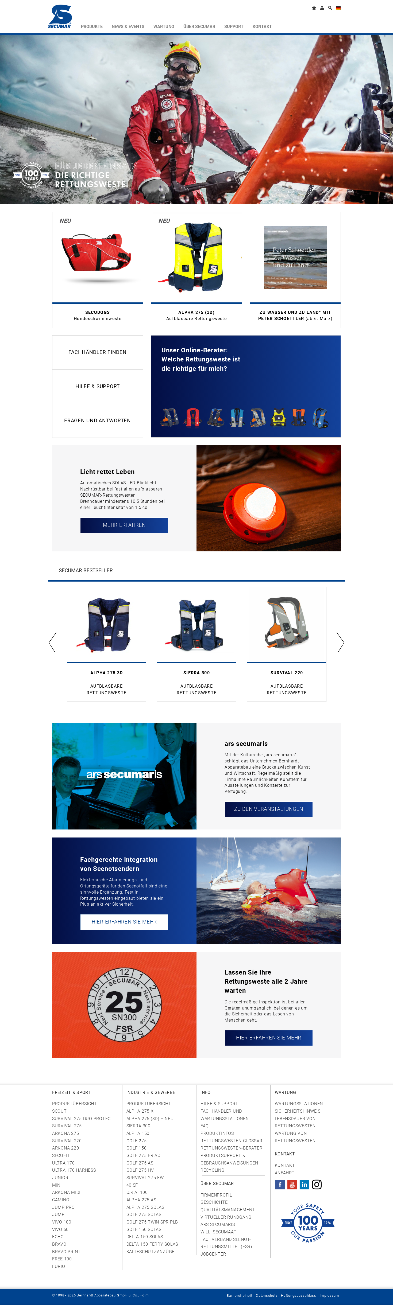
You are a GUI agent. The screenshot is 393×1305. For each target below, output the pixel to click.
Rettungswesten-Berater (231, 1148)
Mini (57, 1185)
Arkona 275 (65, 1133)
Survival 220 (67, 1140)
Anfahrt (285, 1172)
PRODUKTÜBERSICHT (148, 1103)
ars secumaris (218, 1224)
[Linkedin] (304, 1183)
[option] (106, 644)
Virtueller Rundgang (226, 1217)
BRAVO (59, 1244)
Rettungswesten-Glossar (231, 1140)
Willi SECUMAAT (218, 1231)
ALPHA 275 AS (141, 1199)
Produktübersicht (74, 1103)
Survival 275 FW (145, 1177)
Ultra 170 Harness (74, 1170)
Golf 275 (136, 1140)
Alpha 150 (138, 1133)
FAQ (205, 1125)
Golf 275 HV (140, 1170)
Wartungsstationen (299, 1103)
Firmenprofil (216, 1195)
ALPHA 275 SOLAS (145, 1207)
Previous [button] (52, 641)
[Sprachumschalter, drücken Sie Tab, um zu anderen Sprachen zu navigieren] (338, 9)
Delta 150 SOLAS (144, 1236)
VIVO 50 (60, 1229)
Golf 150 (136, 1148)
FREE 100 (62, 1258)
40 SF (132, 1185)
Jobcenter (213, 1254)
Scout (59, 1111)
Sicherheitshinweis (298, 1111)
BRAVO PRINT (66, 1251)
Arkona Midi (66, 1192)
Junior (60, 1177)
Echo (58, 1236)
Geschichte (214, 1202)
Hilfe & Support (219, 1103)
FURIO (58, 1266)
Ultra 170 (63, 1163)
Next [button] (340, 641)
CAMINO (60, 1199)
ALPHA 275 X (140, 1111)
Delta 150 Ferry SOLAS (152, 1244)
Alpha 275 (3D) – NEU (150, 1118)
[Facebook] (280, 1183)
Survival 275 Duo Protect (83, 1118)
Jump (58, 1214)
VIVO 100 (61, 1222)
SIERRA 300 (138, 1125)
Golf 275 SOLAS (143, 1214)
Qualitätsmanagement (228, 1209)
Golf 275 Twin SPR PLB (152, 1222)
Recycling (213, 1170)
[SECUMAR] (62, 17)
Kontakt (285, 1165)
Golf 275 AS (139, 1163)
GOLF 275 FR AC (143, 1155)
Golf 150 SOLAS (143, 1229)
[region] (124, 776)
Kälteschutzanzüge (150, 1251)
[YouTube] (292, 1183)
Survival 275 (67, 1125)
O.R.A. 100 (137, 1192)
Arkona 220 (65, 1148)
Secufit (61, 1155)
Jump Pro (63, 1207)
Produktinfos (217, 1133)
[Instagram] (316, 1183)
